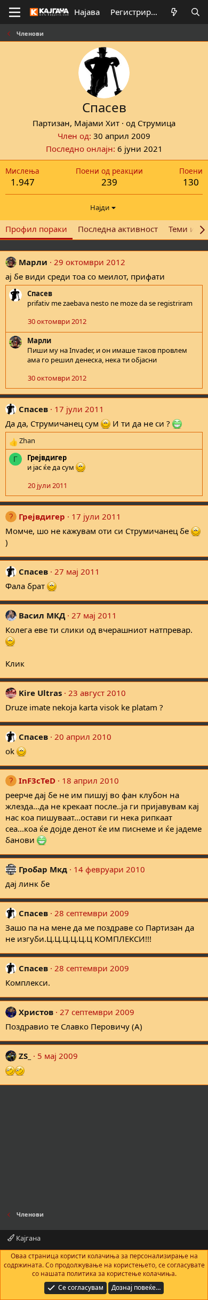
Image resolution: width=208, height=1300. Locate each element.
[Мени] (14, 12)
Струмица (156, 123)
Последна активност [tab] (118, 228)
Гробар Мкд (43, 869)
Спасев (39, 293)
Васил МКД (42, 615)
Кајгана (27, 1238)
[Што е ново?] (174, 12)
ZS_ (25, 1055)
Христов (36, 1012)
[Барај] (195, 12)
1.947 (23, 182)
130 (191, 182)
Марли (33, 262)
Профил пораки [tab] (36, 228)
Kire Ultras (40, 692)
